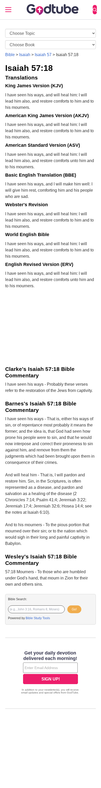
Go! (74, 609)
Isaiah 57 (43, 54)
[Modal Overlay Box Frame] (50, 673)
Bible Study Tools (38, 618)
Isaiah (24, 54)
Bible (10, 54)
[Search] (95, 9)
